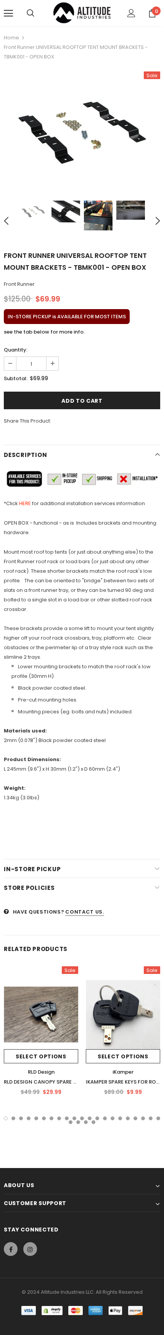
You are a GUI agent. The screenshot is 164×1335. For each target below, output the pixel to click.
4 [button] (29, 1118)
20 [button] (151, 1118)
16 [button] (120, 1118)
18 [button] (135, 1118)
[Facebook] (11, 1249)
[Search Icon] (30, 13)
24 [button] (86, 1122)
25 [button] (93, 1122)
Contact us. (84, 911)
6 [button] (44, 1118)
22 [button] (70, 1122)
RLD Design (41, 1072)
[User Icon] (131, 13)
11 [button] (82, 1118)
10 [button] (74, 1118)
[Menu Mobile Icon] (8, 13)
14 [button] (105, 1118)
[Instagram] (30, 1249)
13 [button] (97, 1118)
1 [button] (6, 1118)
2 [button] (13, 1118)
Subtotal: (15, 378)
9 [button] (67, 1118)
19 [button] (143, 1118)
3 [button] (21, 1118)
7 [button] (51, 1118)
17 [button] (128, 1118)
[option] (82, 130)
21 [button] (158, 1118)
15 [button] (112, 1118)
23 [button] (78, 1122)
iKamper (123, 1072)
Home (11, 37)
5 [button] (36, 1118)
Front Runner (19, 284)
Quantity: (15, 349)
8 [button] (59, 1118)
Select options (41, 1056)
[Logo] (82, 12)
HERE (25, 503)
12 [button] (90, 1118)
